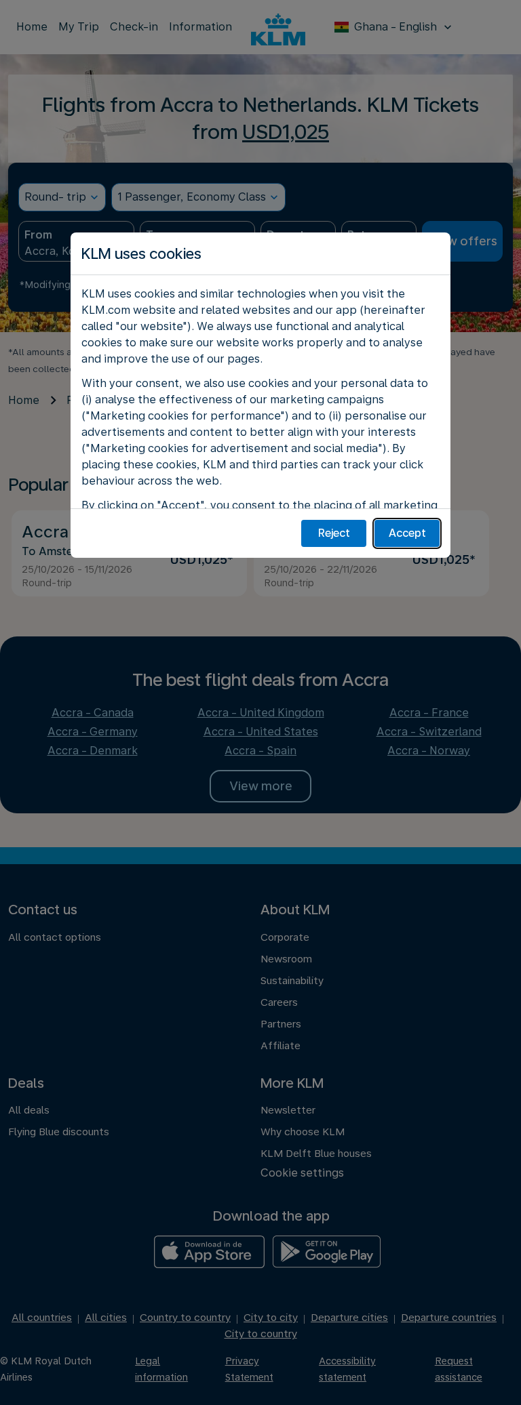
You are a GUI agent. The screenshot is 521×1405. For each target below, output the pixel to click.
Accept (407, 533)
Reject (334, 533)
